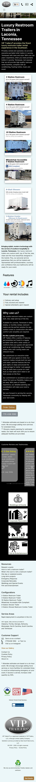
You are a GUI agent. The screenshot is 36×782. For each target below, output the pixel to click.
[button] (2, 13)
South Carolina (27, 647)
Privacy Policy (6, 677)
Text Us (23, 662)
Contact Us (5, 673)
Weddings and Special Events (12, 604)
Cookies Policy (6, 675)
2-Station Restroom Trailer (11, 616)
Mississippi (5, 647)
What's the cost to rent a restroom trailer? (16, 592)
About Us (4, 680)
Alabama (4, 645)
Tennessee (8, 649)
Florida (11, 645)
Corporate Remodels (9, 602)
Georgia (17, 645)
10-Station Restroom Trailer (11, 621)
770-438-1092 (9, 414)
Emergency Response (9, 599)
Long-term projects (8, 597)
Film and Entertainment (9, 606)
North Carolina (15, 647)
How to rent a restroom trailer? (12, 590)
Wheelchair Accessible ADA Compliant (15, 623)
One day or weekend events (11, 595)
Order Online (9, 407)
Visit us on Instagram (12, 664)
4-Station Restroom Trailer (11, 618)
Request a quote (7, 588)
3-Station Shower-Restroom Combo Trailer (17, 628)
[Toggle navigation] (4, 10)
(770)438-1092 (9, 662)
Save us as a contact (12, 659)
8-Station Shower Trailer (10, 625)
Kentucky (24, 645)
